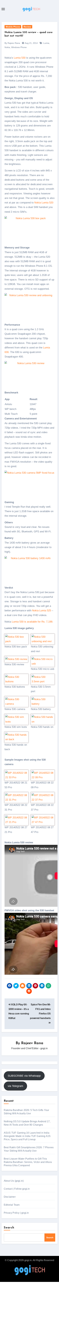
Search (9, 1227)
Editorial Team (12, 1205)
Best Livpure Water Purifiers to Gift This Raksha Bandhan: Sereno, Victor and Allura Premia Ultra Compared (28, 1162)
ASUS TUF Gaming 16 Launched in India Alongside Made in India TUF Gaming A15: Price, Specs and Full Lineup (27, 1136)
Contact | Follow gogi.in (17, 1189)
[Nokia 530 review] (16, 659)
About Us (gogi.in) (14, 1181)
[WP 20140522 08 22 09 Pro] (43, 775)
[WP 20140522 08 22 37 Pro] (43, 797)
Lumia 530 (19, 57)
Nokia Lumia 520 (43, 202)
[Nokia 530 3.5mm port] (43, 679)
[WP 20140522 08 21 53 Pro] (16, 775)
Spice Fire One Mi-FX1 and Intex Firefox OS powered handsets (40, 1011)
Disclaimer (10, 1197)
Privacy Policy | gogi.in (16, 1213)
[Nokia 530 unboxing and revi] (43, 639)
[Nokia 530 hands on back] (16, 737)
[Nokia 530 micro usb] (43, 661)
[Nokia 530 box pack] (16, 639)
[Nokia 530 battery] (43, 701)
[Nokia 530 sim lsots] (16, 719)
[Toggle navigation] (3, 9)
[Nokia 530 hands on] (43, 719)
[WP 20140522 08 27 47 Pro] (43, 819)
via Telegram (15, 1086)
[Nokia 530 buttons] (16, 679)
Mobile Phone (13, 27)
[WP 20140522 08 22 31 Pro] (16, 797)
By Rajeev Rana (12, 43)
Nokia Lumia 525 (41, 610)
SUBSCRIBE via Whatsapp (24, 1075)
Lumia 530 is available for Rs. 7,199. (32, 621)
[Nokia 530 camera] (16, 701)
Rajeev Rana (32, 1043)
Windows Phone (19, 47)
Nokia (7, 47)
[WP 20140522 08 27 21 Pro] (16, 819)
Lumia (46, 43)
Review (27, 27)
